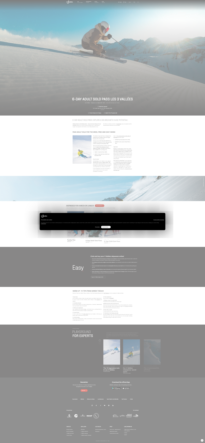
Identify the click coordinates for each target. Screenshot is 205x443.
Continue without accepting (158, 219)
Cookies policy (43, 223)
